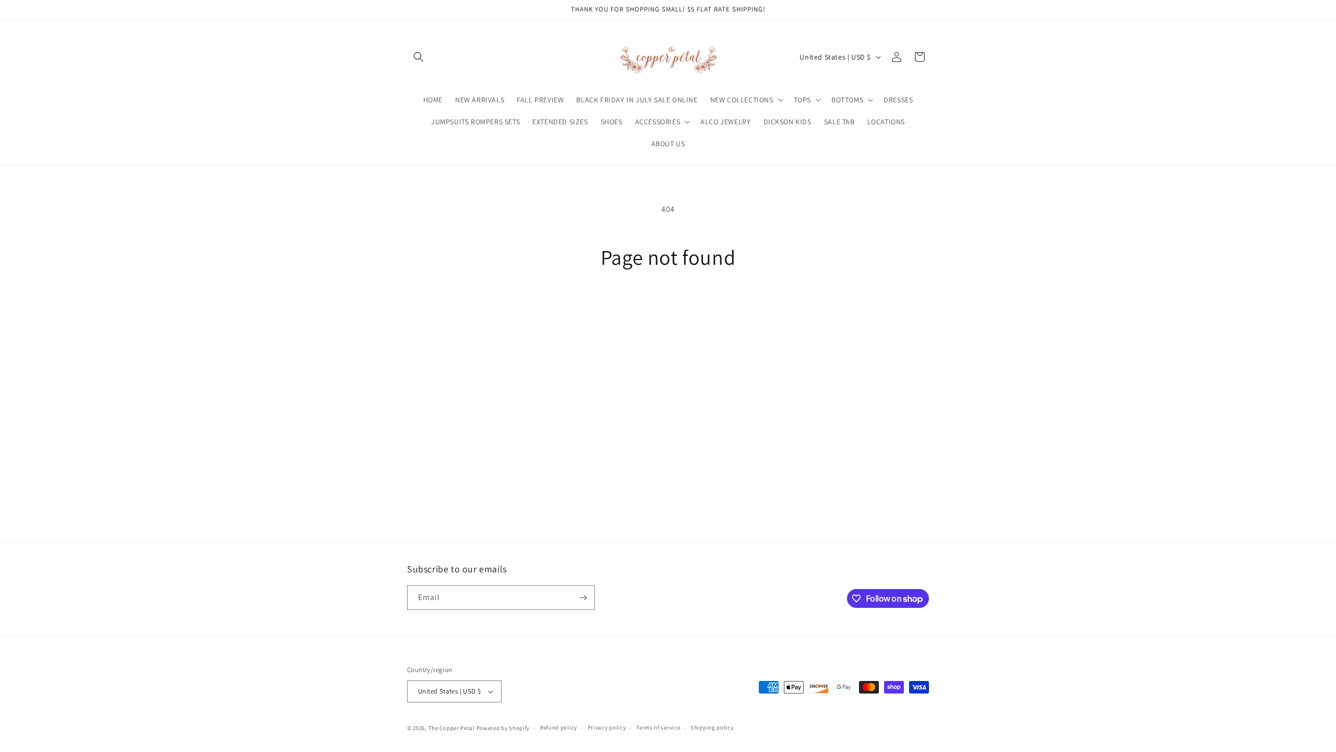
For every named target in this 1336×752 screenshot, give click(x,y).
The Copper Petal (451, 728)
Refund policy (558, 727)
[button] (418, 56)
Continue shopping (668, 309)
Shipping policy (712, 727)
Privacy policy (607, 727)
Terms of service (658, 727)
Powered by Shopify (503, 728)
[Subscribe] (582, 597)
